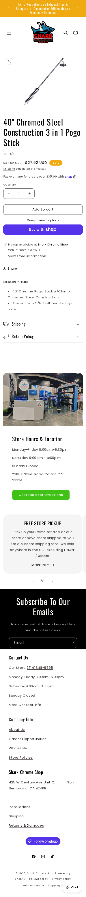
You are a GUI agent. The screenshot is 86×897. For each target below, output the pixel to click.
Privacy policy (61, 879)
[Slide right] (53, 581)
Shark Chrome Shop (40, 873)
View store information (27, 256)
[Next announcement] (78, 8)
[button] (9, 33)
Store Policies (21, 757)
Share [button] (12, 268)
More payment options (43, 220)
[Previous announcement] (8, 8)
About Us (17, 729)
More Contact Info (25, 704)
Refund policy (38, 879)
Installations (19, 806)
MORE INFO (40, 565)
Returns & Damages (26, 825)
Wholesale (18, 748)
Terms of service (32, 885)
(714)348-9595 (40, 667)
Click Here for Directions (41, 494)
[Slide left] (33, 581)
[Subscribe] (72, 643)
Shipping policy (58, 885)
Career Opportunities (28, 739)
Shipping (9, 168)
